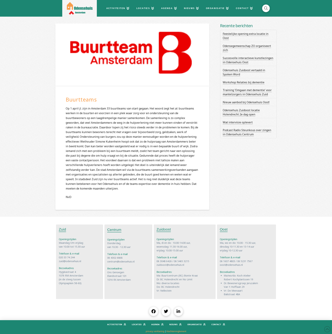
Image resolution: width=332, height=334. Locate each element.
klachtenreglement (176, 331)
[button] (266, 8)
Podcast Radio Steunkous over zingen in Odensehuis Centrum (247, 132)
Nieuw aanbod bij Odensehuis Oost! (246, 102)
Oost (224, 229)
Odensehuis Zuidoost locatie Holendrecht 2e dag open (241, 112)
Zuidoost (163, 229)
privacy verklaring (155, 331)
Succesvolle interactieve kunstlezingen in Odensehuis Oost (248, 60)
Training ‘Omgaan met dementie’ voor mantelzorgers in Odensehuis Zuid (247, 92)
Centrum (114, 230)
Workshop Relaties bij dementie (243, 82)
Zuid (62, 229)
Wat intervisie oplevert (238, 122)
